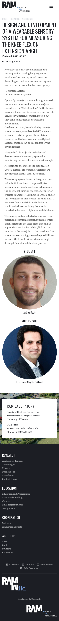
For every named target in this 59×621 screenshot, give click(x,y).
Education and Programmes (16, 493)
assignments (27, 18)
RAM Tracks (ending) (12, 497)
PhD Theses (8, 475)
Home (4, 18)
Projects (6, 468)
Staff (4, 545)
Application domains (12, 461)
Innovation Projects (12, 526)
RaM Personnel (30, 568)
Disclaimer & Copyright (29, 599)
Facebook (13, 564)
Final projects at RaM (12, 504)
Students (6, 548)
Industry (6, 523)
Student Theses (9, 479)
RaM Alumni (46, 564)
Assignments (8, 508)
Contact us (7, 552)
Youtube (29, 564)
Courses (6, 501)
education (14, 18)
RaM (4, 541)
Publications (8, 471)
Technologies (8, 464)
